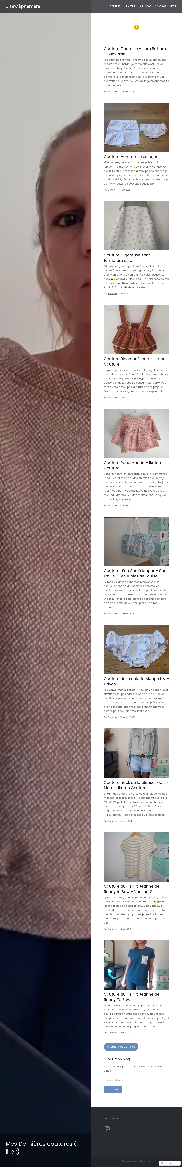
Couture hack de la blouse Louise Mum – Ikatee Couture (136, 785)
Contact (160, 6)
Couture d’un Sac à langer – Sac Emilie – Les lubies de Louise (135, 573)
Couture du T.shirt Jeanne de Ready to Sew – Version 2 (132, 888)
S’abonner (113, 1089)
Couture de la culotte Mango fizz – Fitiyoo (136, 681)
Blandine (112, 91)
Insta (173, 6)
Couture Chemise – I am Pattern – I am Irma (135, 51)
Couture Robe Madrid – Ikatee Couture (132, 465)
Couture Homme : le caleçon (131, 156)
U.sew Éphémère (23, 6)
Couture (115, 6)
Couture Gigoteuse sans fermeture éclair (127, 257)
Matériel (131, 6)
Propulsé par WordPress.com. (136, 1161)
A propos (145, 6)
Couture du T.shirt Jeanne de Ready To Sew (132, 996)
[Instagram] (107, 1128)
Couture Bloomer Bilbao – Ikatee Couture (135, 361)
